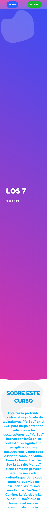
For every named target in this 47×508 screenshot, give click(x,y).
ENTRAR (34, 4)
